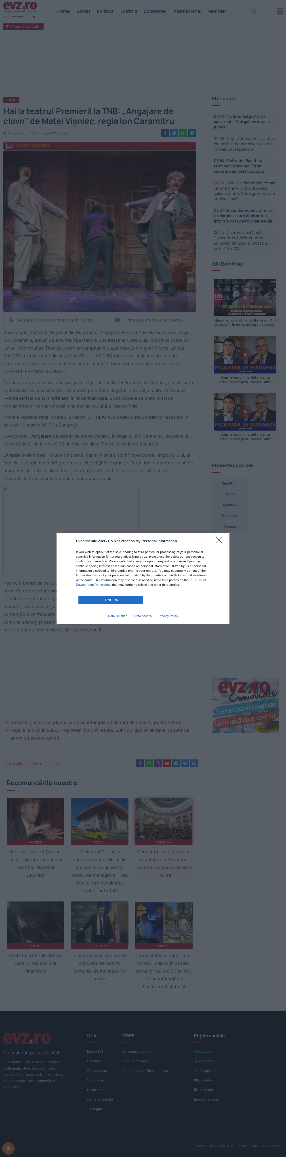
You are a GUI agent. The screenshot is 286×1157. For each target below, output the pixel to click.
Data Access (143, 616)
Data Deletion (117, 616)
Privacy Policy (168, 616)
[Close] (220, 541)
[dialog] (143, 578)
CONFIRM (111, 600)
